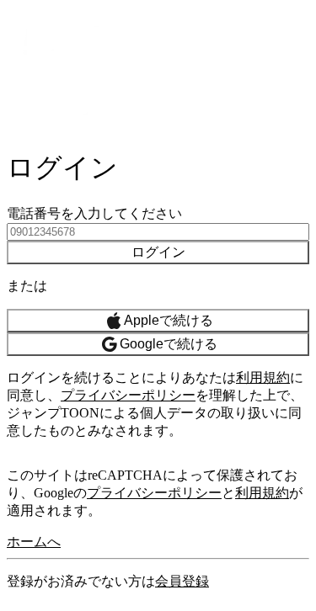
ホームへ (34, 541)
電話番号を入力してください (94, 213)
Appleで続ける (168, 320)
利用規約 (263, 377)
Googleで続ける (168, 344)
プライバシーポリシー (128, 395)
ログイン (158, 252)
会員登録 (182, 581)
